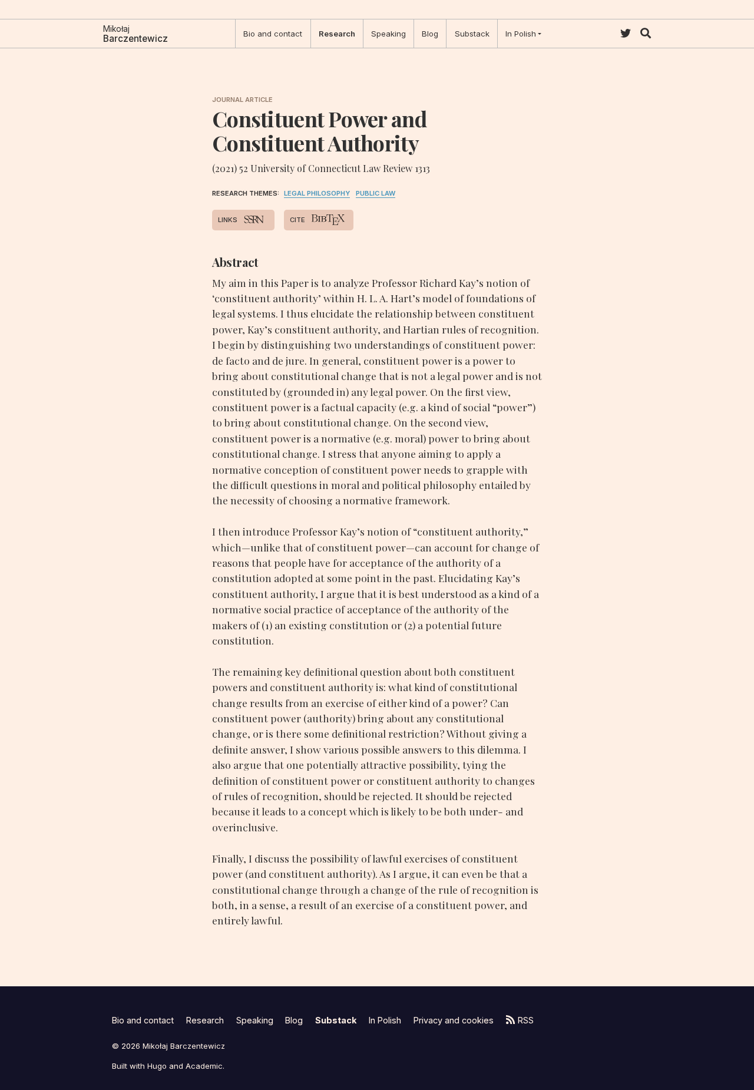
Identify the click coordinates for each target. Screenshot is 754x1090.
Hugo (157, 1066)
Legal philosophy (317, 193)
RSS (526, 1020)
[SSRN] (253, 220)
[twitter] (625, 33)
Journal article (242, 99)
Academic (204, 1066)
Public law (375, 193)
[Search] (645, 33)
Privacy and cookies (454, 1020)
